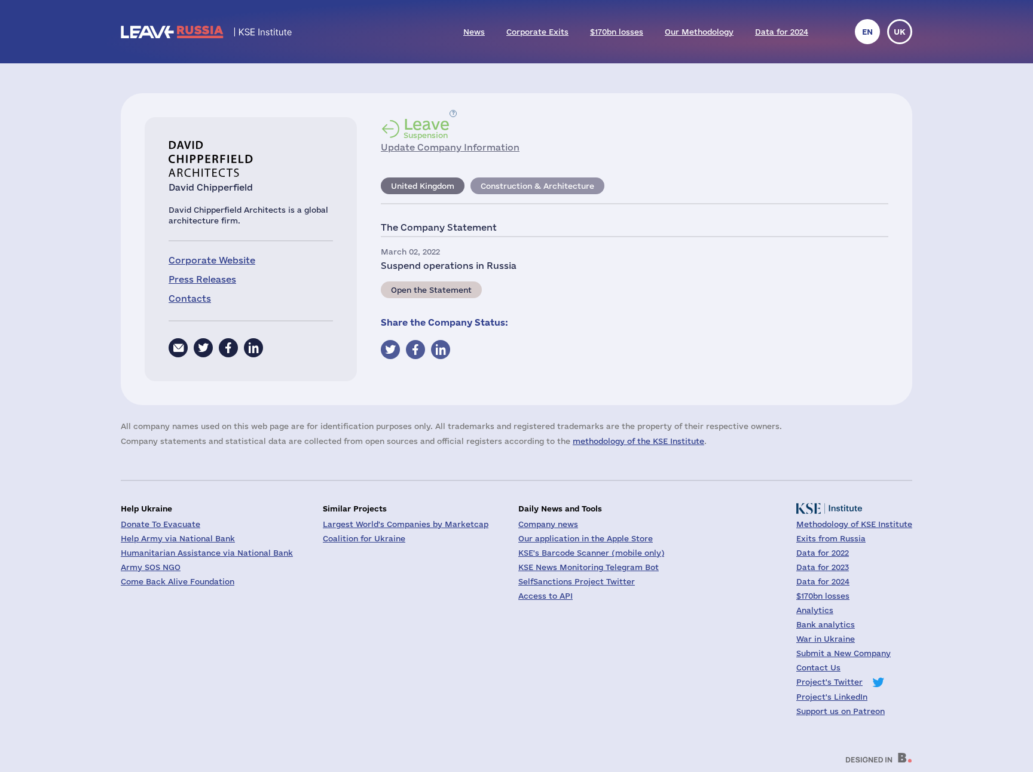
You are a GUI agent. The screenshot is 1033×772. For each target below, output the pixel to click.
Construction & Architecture (537, 186)
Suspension (427, 128)
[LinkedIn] (253, 347)
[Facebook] (228, 347)
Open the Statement (431, 290)
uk (900, 31)
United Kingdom (422, 186)
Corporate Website (212, 260)
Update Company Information (450, 147)
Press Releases (202, 279)
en (867, 31)
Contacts (190, 298)
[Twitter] (203, 347)
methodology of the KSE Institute (638, 441)
